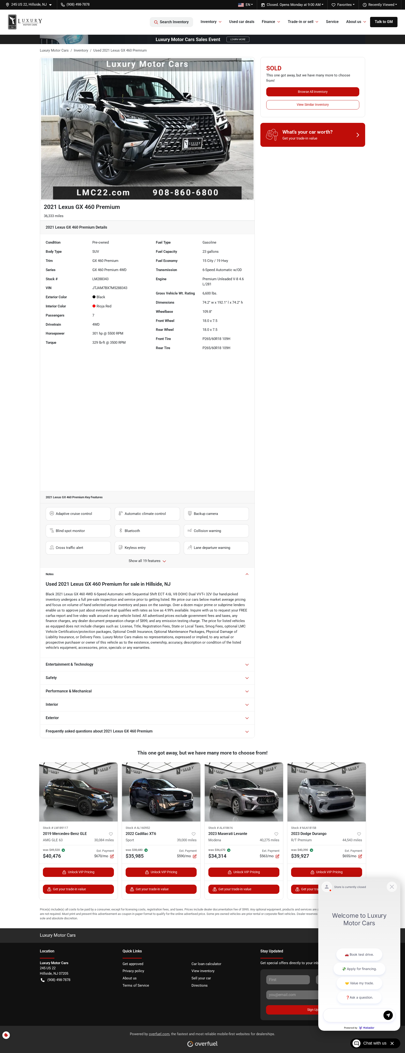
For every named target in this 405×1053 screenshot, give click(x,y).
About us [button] (353, 21)
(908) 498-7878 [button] (78, 4)
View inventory (202, 971)
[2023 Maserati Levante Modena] (244, 791)
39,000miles (187, 840)
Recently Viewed (381, 5)
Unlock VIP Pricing (81, 872)
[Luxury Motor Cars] (25, 22)
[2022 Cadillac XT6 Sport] (161, 791)
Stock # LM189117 (55, 828)
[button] (30, 4)
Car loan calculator (206, 964)
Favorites (344, 5)
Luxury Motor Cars (54, 50)
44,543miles (352, 840)
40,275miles (269, 840)
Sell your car (201, 978)
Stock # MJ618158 (303, 828)
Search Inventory (174, 22)
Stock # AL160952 (138, 828)
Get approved (133, 964)
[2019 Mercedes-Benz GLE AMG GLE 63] (78, 791)
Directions (199, 985)
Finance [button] (268, 21)
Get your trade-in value (69, 889)
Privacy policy (133, 971)
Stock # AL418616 (220, 828)
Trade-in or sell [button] (300, 21)
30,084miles (104, 840)
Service (332, 21)
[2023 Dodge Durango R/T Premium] (326, 791)
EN (248, 5)
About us (130, 978)
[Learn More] (202, 39)
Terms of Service (136, 985)
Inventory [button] (209, 21)
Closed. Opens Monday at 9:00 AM (294, 5)
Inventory (81, 50)
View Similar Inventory (313, 104)
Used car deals (241, 21)
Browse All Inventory (313, 92)
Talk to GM (384, 21)
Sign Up (312, 1009)
